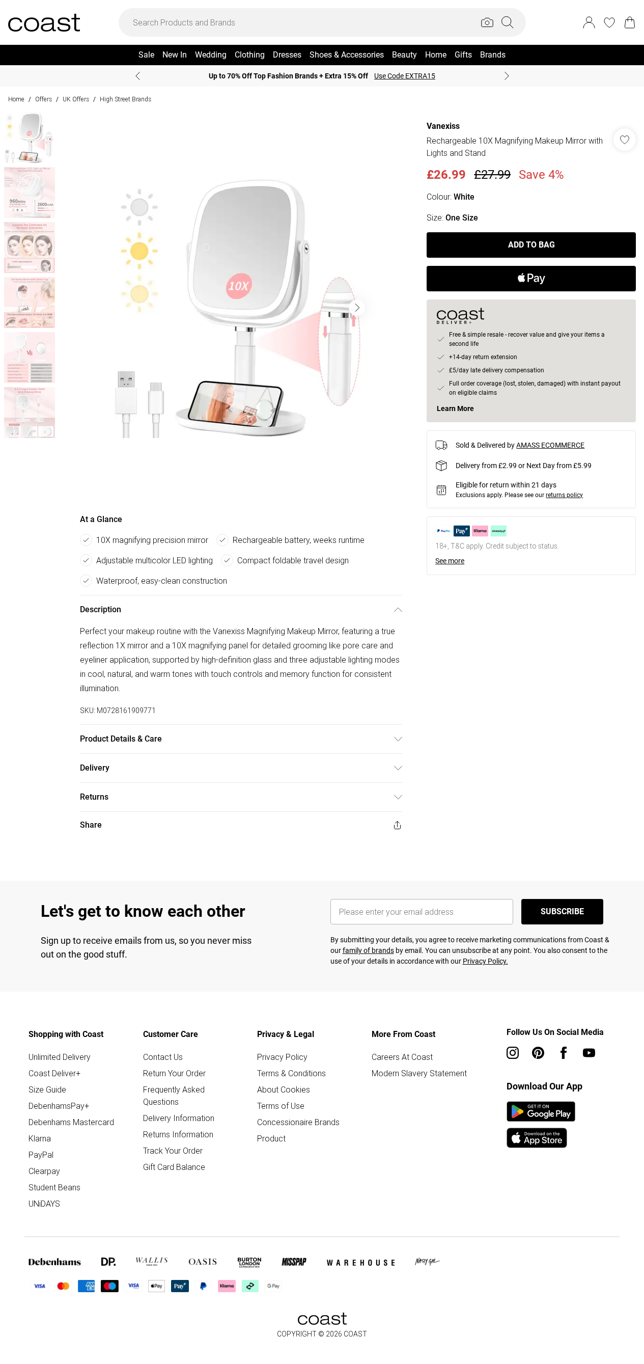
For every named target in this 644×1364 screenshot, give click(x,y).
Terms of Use (280, 1106)
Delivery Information (178, 1118)
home (16, 99)
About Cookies (283, 1089)
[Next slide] (506, 76)
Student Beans (54, 1187)
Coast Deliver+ (54, 1073)
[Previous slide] (137, 76)
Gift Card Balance (174, 1167)
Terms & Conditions (291, 1073)
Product (271, 1138)
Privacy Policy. (485, 961)
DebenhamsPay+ (59, 1106)
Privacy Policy (282, 1057)
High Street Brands (125, 99)
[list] (240, 307)
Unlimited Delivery (60, 1057)
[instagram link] (513, 1053)
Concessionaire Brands (298, 1122)
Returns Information (178, 1134)
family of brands (368, 950)
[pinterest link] (538, 1053)
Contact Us (163, 1057)
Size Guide (47, 1089)
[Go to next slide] (357, 307)
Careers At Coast (402, 1057)
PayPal (41, 1155)
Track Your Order (173, 1150)
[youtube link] (589, 1053)
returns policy (564, 495)
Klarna (40, 1138)
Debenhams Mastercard (71, 1122)
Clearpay (44, 1171)
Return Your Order (174, 1073)
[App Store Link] (541, 1124)
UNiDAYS (44, 1203)
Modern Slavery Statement (419, 1073)
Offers (43, 99)
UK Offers (76, 99)
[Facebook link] (563, 1053)
